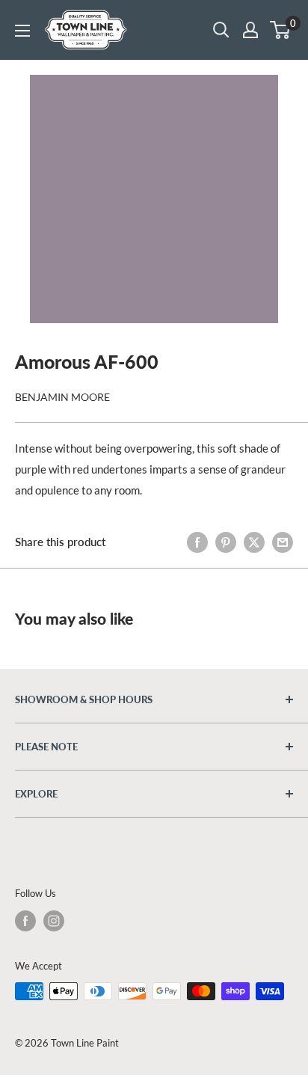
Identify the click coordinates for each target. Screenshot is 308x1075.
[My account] (250, 30)
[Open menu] (22, 31)
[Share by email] (282, 541)
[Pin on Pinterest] (225, 541)
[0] (280, 30)
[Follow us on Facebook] (25, 920)
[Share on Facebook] (197, 541)
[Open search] (221, 30)
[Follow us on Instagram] (53, 920)
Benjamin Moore (62, 397)
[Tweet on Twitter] (254, 541)
